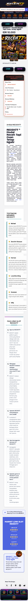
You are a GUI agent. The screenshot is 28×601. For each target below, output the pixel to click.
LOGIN (8, 24)
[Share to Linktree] (16, 585)
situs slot (18, 199)
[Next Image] (25, 47)
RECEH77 (13, 153)
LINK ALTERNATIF (24, 593)
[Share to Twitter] (7, 585)
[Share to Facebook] (11, 585)
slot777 (12, 156)
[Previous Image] (3, 47)
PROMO (4, 593)
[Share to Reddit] (24, 585)
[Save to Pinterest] (20, 585)
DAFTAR (20, 24)
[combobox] (12, 9)
